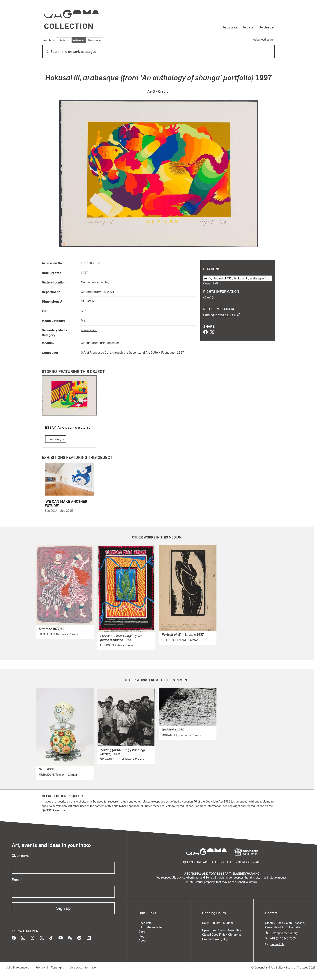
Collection (69, 26)
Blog (141, 936)
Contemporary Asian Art (97, 292)
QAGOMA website (150, 927)
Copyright (57, 967)
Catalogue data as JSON (219, 315)
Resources (95, 40)
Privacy (40, 967)
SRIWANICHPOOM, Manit (116, 759)
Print (84, 320)
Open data (145, 923)
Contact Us (277, 944)
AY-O (151, 91)
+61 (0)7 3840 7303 (283, 938)
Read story (54, 439)
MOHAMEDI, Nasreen (175, 735)
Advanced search (264, 39)
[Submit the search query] (44, 52)
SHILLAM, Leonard (174, 640)
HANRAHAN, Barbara (52, 634)
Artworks (230, 27)
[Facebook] (205, 332)
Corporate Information (83, 967)
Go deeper (267, 27)
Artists (248, 27)
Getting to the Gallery (284, 933)
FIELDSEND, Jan (111, 645)
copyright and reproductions (246, 806)
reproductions (184, 806)
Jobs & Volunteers (17, 967)
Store (142, 931)
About (142, 940)
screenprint (89, 330)
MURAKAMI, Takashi (52, 774)
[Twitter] (212, 332)
